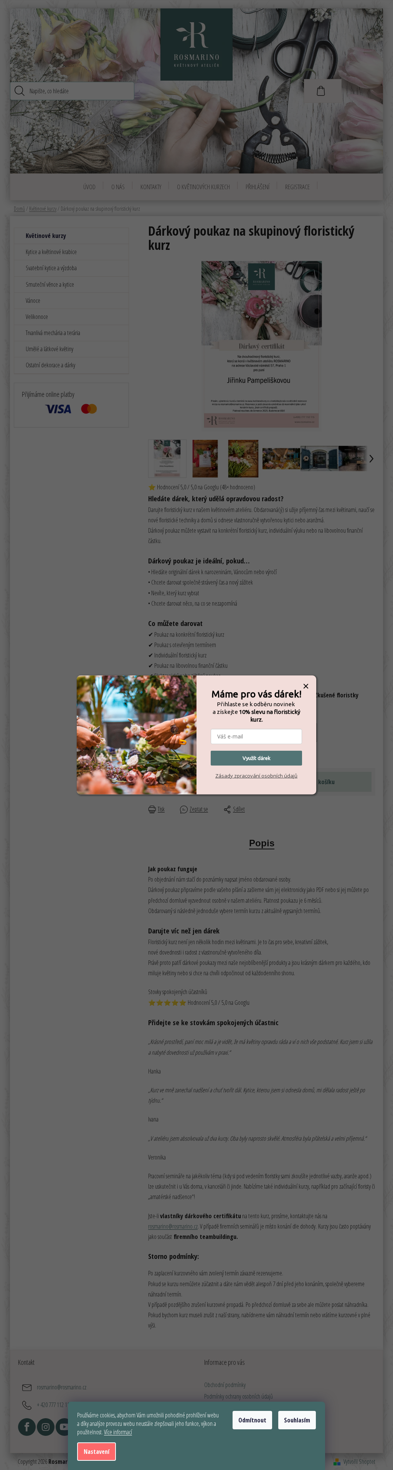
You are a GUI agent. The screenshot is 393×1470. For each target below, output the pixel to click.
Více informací (118, 1432)
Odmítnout (252, 1420)
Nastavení (96, 1451)
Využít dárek (257, 758)
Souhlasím (297, 1420)
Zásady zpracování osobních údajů (256, 775)
